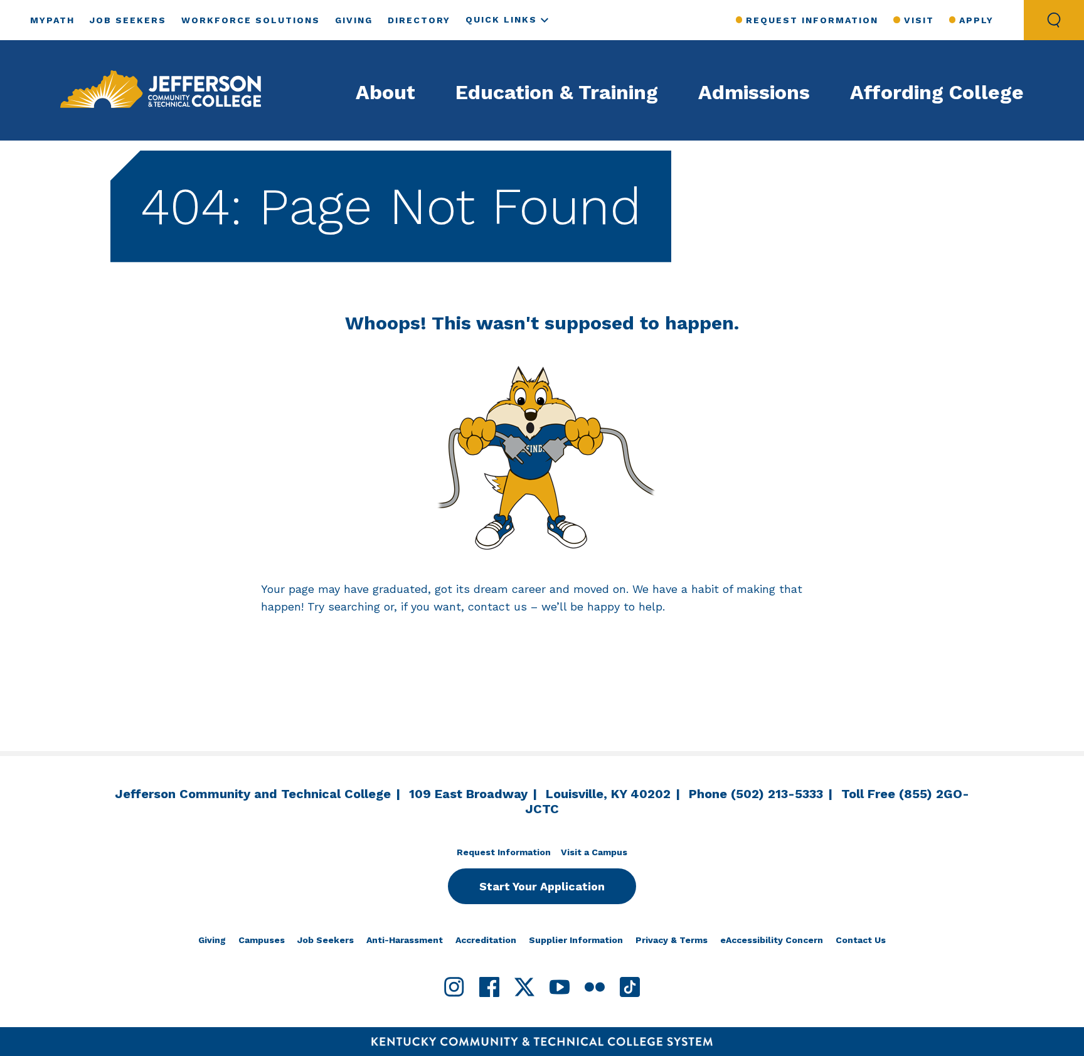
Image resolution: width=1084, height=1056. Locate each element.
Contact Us (861, 940)
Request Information (812, 20)
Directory (419, 20)
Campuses (261, 940)
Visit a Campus (594, 852)
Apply (976, 20)
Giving (354, 20)
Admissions (754, 92)
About (385, 92)
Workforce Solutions (250, 20)
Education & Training (556, 92)
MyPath (52, 20)
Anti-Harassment (404, 940)
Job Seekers (128, 20)
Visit (918, 20)
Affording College (937, 92)
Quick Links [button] (501, 19)
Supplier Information (576, 940)
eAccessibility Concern (771, 940)
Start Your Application (542, 886)
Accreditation (485, 940)
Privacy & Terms (671, 940)
